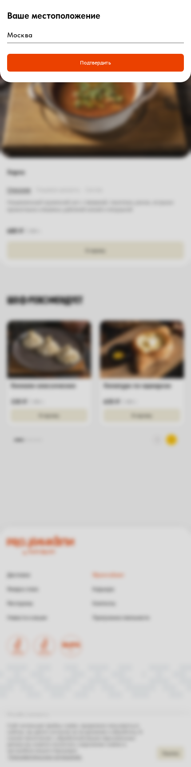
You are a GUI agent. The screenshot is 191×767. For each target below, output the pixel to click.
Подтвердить (95, 63)
